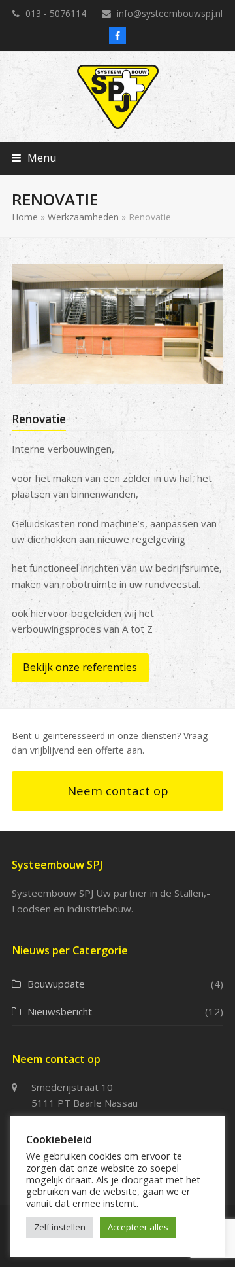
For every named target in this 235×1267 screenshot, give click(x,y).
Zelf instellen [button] (60, 1227)
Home (25, 217)
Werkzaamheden (83, 217)
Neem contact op (117, 790)
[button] (34, 157)
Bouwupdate (56, 983)
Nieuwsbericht (59, 1011)
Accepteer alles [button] (138, 1227)
